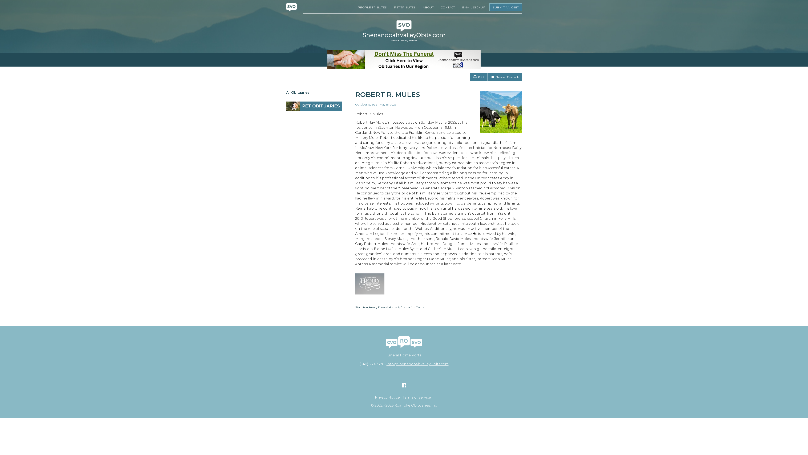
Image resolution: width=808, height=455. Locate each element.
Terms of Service (417, 397)
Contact (448, 7)
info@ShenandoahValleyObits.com (418, 364)
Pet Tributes (405, 7)
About (428, 7)
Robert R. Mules (387, 94)
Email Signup (473, 7)
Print (480, 77)
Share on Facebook (507, 77)
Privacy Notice (387, 397)
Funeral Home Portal (404, 355)
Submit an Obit (505, 7)
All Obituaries (298, 93)
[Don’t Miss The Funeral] (404, 59)
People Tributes (372, 7)
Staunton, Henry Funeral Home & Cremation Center (390, 307)
